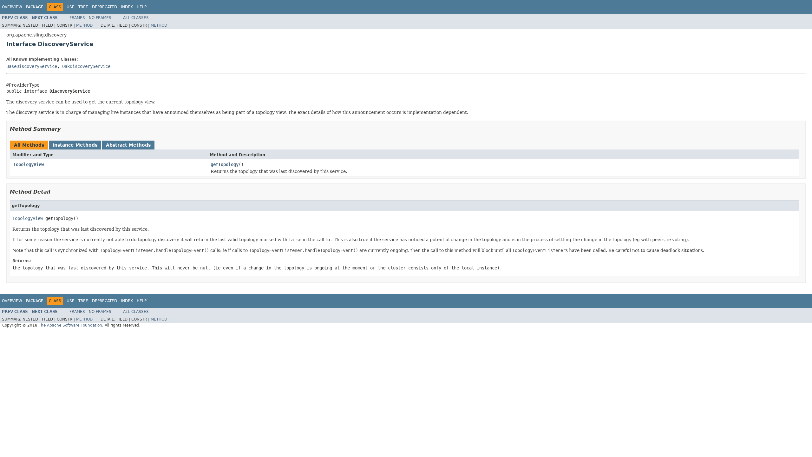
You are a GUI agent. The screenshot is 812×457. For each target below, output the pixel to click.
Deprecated (104, 7)
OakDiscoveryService (86, 66)
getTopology (225, 164)
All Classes (136, 18)
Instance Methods (75, 145)
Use (71, 7)
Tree (83, 7)
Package (34, 7)
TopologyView (28, 164)
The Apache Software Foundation (70, 325)
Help (142, 7)
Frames (77, 18)
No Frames (100, 18)
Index (127, 7)
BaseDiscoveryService (31, 66)
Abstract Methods (128, 145)
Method (84, 25)
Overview (12, 7)
